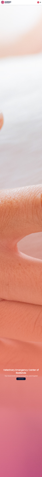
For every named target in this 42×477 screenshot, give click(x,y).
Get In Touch (21, 378)
